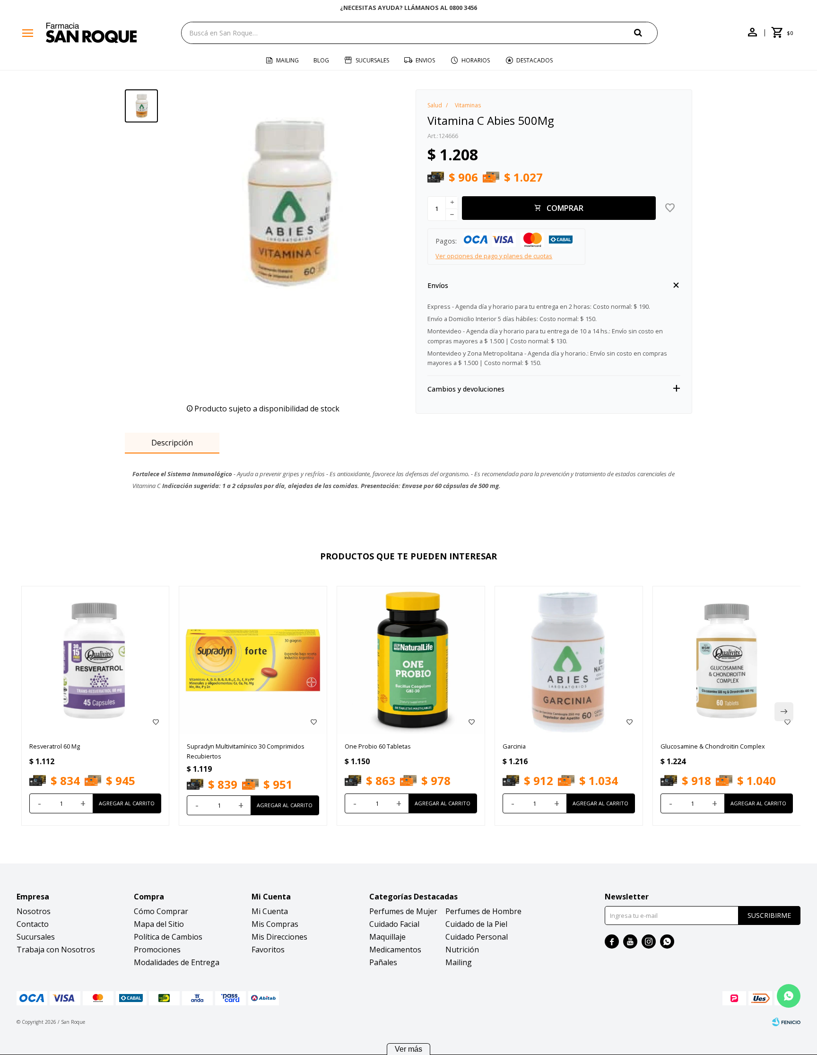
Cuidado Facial (394, 924)
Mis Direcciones (279, 937)
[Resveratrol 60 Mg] (95, 660)
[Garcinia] (569, 660)
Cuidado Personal (476, 937)
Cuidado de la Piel (476, 924)
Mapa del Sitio (159, 924)
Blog (321, 60)
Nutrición (462, 949)
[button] (646, 32)
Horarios (475, 60)
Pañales (383, 962)
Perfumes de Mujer (403, 911)
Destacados (534, 60)
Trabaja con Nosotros (56, 949)
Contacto (33, 924)
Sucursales (372, 60)
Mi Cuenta (270, 911)
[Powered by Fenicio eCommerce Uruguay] (786, 1022)
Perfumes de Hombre (483, 911)
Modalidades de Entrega (176, 962)
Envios (425, 60)
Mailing (287, 60)
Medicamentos (395, 949)
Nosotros (34, 911)
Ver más (408, 1049)
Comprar (565, 208)
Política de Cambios (168, 937)
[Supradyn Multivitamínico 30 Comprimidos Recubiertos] (253, 660)
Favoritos (268, 949)
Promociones (157, 949)
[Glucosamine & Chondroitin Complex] (726, 660)
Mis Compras (275, 924)
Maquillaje (387, 937)
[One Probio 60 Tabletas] (411, 660)
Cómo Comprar (161, 911)
